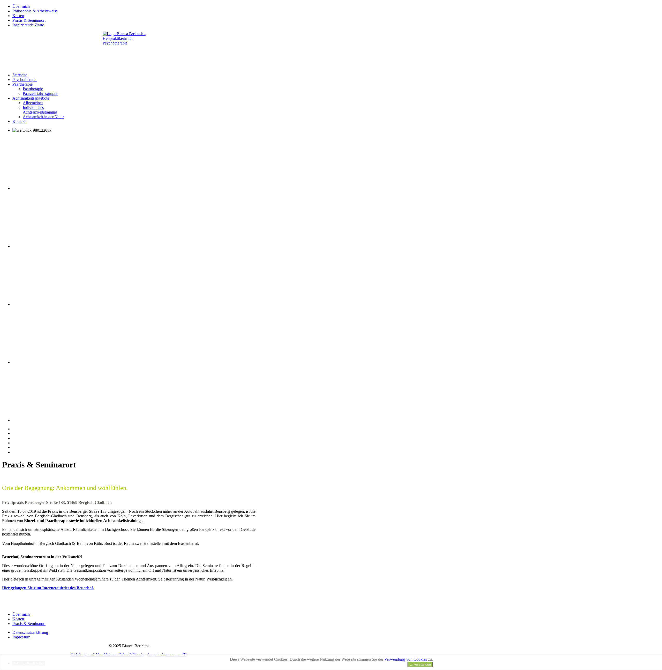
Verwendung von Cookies (405, 659)
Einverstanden (420, 664)
